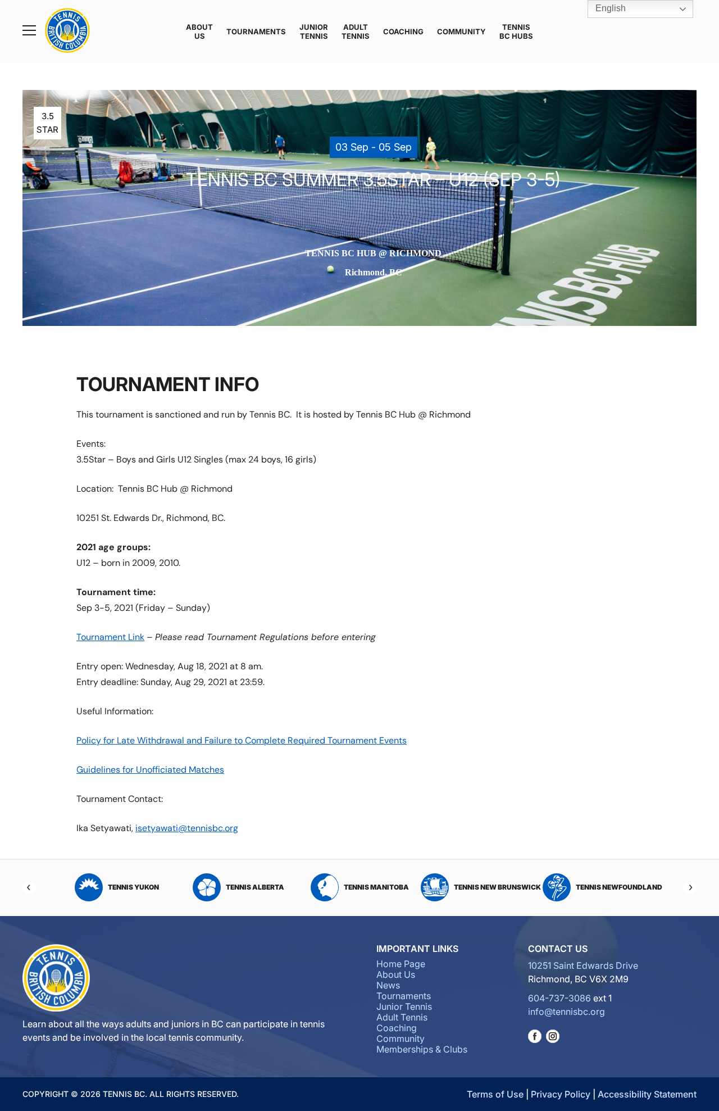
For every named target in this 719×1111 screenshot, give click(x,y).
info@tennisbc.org (566, 1011)
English (609, 8)
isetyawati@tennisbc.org (186, 828)
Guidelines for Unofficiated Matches (150, 770)
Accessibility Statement (647, 1094)
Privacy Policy (560, 1094)
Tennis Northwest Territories (621, 887)
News (388, 985)
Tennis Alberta (145, 887)
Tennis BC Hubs (516, 31)
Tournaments (256, 31)
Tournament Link (110, 637)
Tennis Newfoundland (509, 887)
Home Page (400, 963)
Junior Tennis (313, 31)
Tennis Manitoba (266, 887)
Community (461, 31)
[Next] (690, 887)
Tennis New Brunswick (387, 887)
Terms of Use (495, 1094)
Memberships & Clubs (421, 1049)
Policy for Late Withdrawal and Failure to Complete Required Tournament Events (241, 740)
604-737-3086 (559, 998)
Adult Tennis (356, 31)
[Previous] (29, 887)
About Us (199, 31)
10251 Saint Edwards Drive (583, 965)
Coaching (403, 31)
